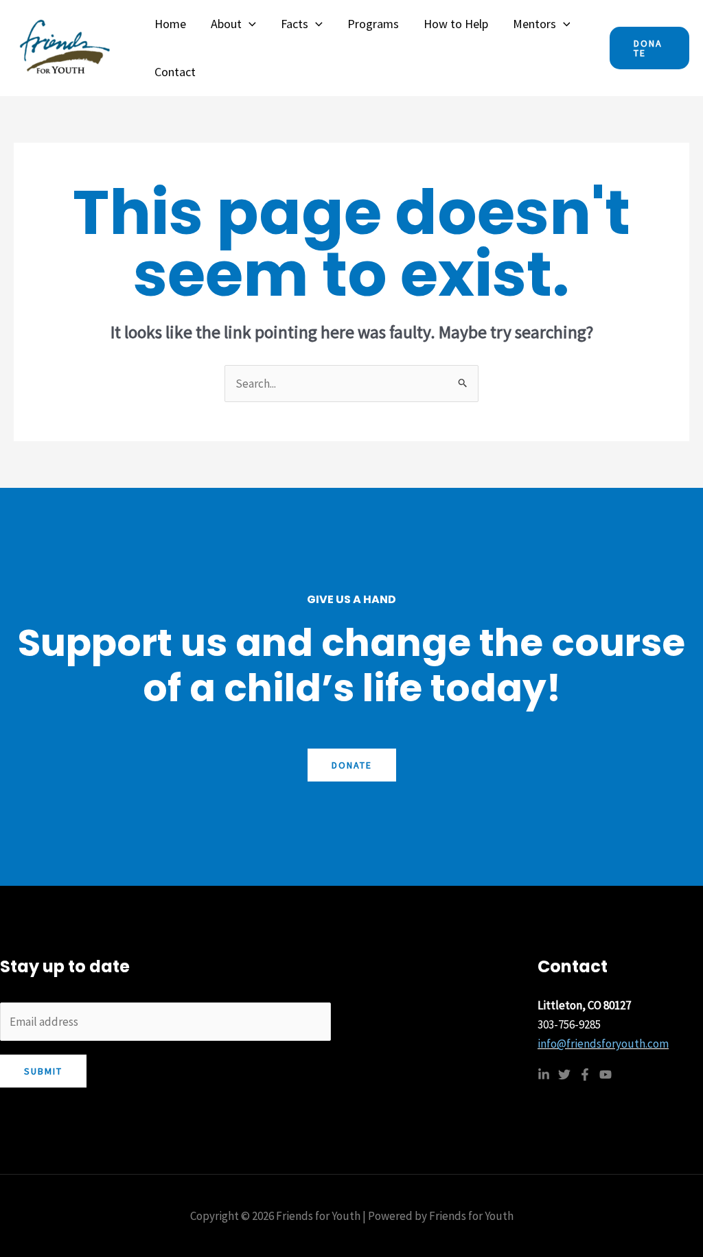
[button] (249, 24)
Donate (352, 765)
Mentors (534, 24)
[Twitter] (564, 1074)
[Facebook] (585, 1074)
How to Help (456, 24)
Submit (43, 1071)
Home (170, 24)
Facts (294, 24)
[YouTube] (605, 1074)
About (226, 24)
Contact (175, 72)
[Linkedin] (544, 1074)
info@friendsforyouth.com (603, 1043)
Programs (373, 24)
